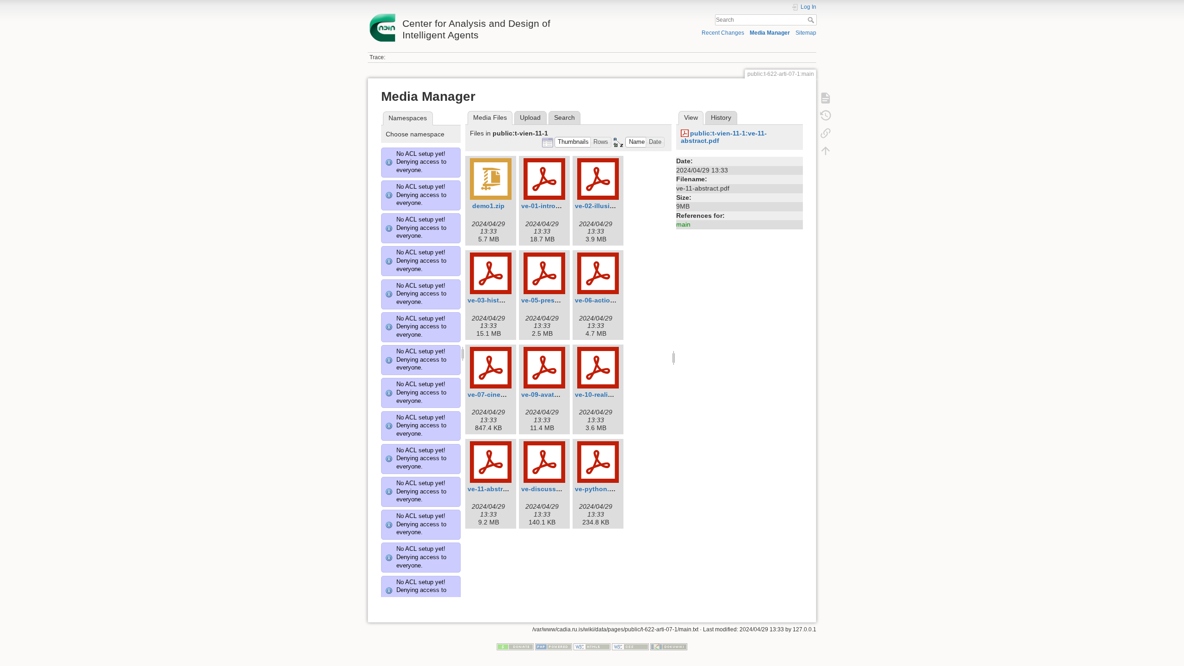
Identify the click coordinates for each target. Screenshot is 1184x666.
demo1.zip (488, 206)
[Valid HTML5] (592, 646)
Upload (530, 117)
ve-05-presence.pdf (551, 300)
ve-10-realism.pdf (602, 394)
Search (812, 20)
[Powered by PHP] (553, 646)
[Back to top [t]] (825, 151)
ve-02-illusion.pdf (602, 206)
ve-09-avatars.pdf (548, 394)
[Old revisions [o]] (825, 115)
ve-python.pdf (597, 489)
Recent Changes (723, 33)
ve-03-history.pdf (494, 300)
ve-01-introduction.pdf (556, 206)
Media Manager (770, 33)
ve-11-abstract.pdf (496, 489)
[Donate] (515, 646)
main (683, 224)
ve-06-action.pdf (601, 300)
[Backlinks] (825, 133)
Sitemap (806, 33)
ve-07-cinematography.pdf (509, 394)
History (721, 117)
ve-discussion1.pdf (551, 489)
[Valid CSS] (630, 646)
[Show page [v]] (825, 98)
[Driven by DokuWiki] (668, 646)
